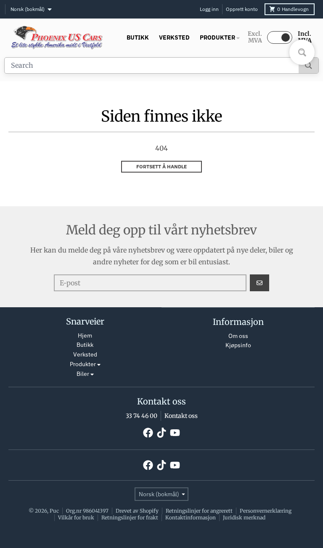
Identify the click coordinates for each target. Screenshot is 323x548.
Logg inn (209, 9)
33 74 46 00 (141, 416)
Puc (54, 511)
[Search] (308, 65)
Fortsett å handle (161, 166)
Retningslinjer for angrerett (199, 511)
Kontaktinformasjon (190, 517)
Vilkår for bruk (76, 517)
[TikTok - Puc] (161, 433)
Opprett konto (242, 9)
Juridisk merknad (244, 517)
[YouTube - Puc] (175, 433)
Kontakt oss (181, 416)
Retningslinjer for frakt (129, 517)
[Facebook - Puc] (148, 433)
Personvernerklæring (265, 511)
